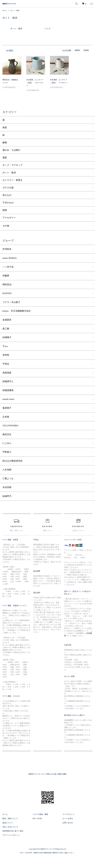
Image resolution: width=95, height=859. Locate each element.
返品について (7, 823)
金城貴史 (6, 320)
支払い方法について (10, 827)
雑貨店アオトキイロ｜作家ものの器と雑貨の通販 (47, 774)
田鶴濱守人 (8, 381)
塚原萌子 (6, 408)
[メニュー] (91, 3)
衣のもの (6, 195)
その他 (5, 226)
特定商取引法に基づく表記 (12, 831)
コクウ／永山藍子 (11, 302)
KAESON (7, 293)
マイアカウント (68, 814)
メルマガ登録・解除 (40, 814)
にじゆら (6, 443)
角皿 (4, 127)
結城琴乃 (6, 496)
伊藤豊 (5, 275)
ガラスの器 (8, 187)
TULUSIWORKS (10, 425)
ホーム (4, 10)
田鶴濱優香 (8, 390)
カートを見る (67, 818)
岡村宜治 (6, 284)
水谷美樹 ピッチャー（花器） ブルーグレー (35, 83)
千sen (5, 346)
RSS (34, 818)
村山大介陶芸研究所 (12, 461)
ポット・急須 (14, 10)
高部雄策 (6, 372)
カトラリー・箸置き (12, 180)
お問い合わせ (67, 823)
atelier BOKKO (9, 258)
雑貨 (4, 210)
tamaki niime (8, 399)
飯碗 (4, 142)
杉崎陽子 (6, 337)
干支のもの (8, 202)
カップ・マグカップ (12, 165)
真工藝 (5, 328)
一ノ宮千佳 (8, 267)
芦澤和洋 (6, 249)
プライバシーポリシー (11, 835)
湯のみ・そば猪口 (11, 150)
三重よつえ (8, 478)
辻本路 (5, 417)
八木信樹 (6, 469)
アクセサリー (9, 217)
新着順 (86, 50)
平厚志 (5, 364)
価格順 (77, 50)
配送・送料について (10, 818)
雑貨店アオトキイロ (9, 4)
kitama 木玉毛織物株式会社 (16, 311)
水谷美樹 (6, 487)
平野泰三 (6, 452)
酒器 (4, 157)
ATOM (39, 818)
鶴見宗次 (6, 434)
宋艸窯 (5, 355)
